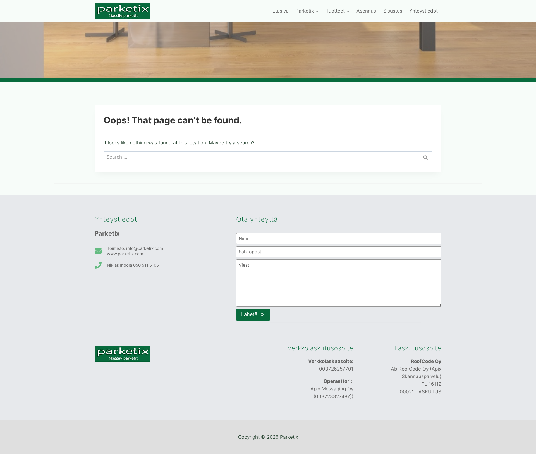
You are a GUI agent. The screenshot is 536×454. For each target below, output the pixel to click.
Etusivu (280, 11)
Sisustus (392, 11)
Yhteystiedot (423, 11)
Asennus (366, 11)
